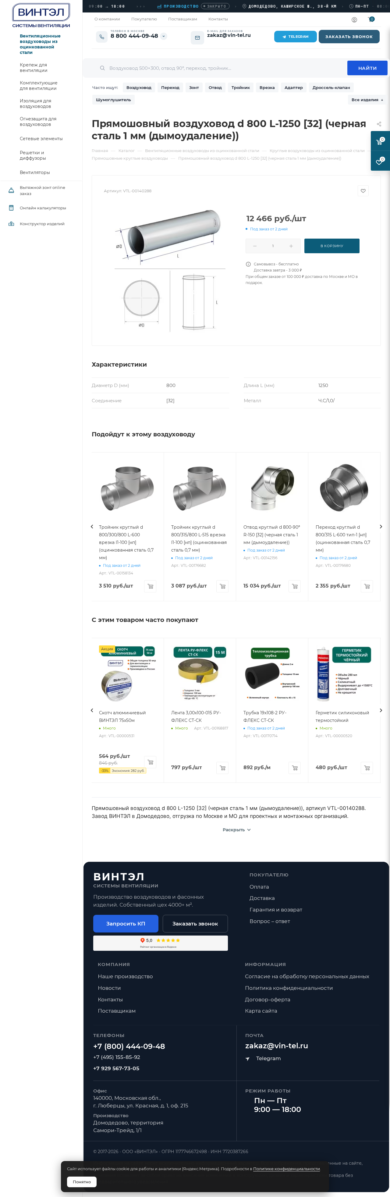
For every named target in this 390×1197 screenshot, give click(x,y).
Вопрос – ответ (270, 921)
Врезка (267, 87)
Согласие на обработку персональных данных (307, 976)
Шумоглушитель (113, 99)
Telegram (299, 36)
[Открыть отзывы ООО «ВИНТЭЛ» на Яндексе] (160, 943)
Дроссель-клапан (331, 87)
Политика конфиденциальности (289, 988)
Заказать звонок (195, 924)
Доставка (262, 898)
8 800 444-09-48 (134, 36)
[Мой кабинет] (354, 20)
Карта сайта (261, 1011)
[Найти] (367, 68)
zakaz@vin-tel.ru (276, 1045)
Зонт (194, 87)
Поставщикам (117, 1011)
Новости (109, 988)
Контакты (110, 999)
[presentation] (92, 526)
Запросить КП (125, 924)
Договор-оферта (267, 999)
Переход (170, 87)
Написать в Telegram (263, 1058)
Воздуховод (138, 87)
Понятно (82, 1181)
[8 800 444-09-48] (129, 1046)
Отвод (215, 87)
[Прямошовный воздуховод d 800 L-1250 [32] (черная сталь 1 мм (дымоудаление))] (170, 269)
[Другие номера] (163, 36)
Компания (114, 964)
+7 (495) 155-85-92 (116, 1057)
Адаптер (294, 87)
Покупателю (269, 875)
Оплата (259, 887)
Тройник (241, 87)
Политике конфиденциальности (286, 1168)
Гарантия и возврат (276, 910)
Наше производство (125, 976)
